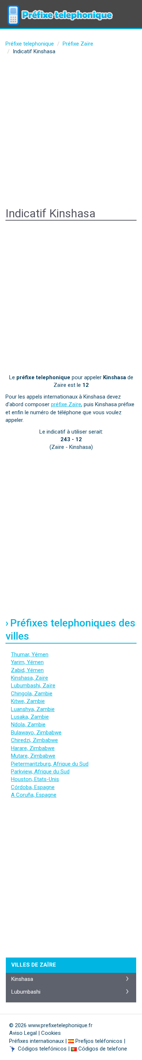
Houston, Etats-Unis (35, 779)
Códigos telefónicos (42, 1048)
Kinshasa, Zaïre (29, 678)
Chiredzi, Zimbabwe (34, 740)
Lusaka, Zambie (30, 717)
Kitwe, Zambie (28, 701)
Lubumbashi (25, 992)
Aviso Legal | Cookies (35, 1033)
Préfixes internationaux (36, 1041)
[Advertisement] (71, 132)
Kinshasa (22, 979)
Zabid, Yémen (27, 670)
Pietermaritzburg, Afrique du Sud (49, 764)
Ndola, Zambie (28, 724)
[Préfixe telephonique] (60, 9)
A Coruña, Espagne (33, 795)
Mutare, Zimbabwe (33, 756)
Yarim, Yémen (27, 662)
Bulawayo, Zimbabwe (36, 732)
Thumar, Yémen (29, 654)
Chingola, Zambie (31, 693)
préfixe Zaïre (66, 404)
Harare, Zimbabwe (33, 748)
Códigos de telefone (102, 1048)
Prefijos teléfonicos (98, 1041)
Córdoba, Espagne (33, 787)
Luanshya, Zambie (33, 709)
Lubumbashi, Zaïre (33, 685)
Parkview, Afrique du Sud (40, 771)
